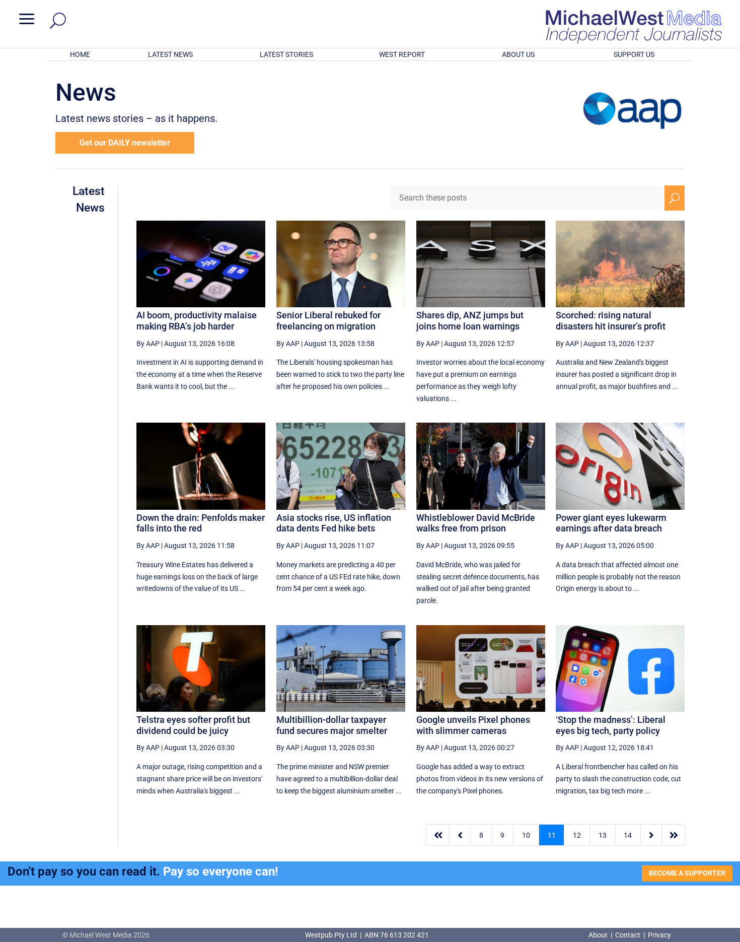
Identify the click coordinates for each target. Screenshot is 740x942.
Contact (627, 935)
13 (603, 835)
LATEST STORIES (286, 54)
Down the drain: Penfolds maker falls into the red (200, 523)
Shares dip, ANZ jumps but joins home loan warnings (470, 320)
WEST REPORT (402, 54)
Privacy (659, 935)
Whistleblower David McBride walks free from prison (475, 523)
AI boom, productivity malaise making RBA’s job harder (196, 320)
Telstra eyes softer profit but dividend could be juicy (193, 725)
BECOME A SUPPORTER (687, 873)
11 (552, 835)
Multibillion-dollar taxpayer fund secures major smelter (331, 725)
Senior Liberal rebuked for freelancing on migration (328, 320)
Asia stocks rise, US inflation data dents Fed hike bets (333, 523)
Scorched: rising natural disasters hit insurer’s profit (610, 320)
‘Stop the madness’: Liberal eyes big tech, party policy (610, 725)
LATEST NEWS (170, 54)
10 (526, 835)
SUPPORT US (634, 54)
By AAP (148, 344)
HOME (80, 54)
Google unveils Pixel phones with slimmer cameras (473, 725)
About (598, 935)
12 (577, 835)
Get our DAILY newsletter (125, 143)
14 (628, 835)
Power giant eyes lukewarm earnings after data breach (611, 523)
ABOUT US (518, 54)
